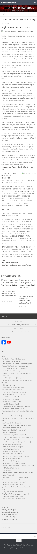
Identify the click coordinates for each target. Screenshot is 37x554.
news (3, 14)
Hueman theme (28, 548)
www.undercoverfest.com (9, 167)
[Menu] (34, 2)
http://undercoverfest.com (9, 263)
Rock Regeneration (8, 2)
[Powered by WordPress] (11, 547)
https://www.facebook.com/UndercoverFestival (16, 265)
